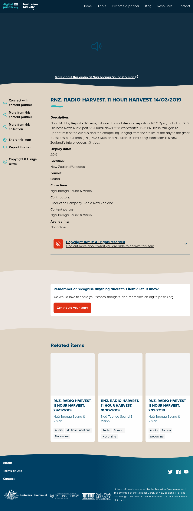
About (102, 6)
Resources (164, 6)
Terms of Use (12, 471)
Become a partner (125, 6)
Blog (148, 6)
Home (87, 6)
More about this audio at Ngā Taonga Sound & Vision (95, 77)
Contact (184, 6)
